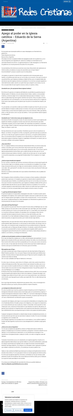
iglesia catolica (17, 27)
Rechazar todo (18, 410)
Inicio (3, 27)
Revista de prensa (8, 27)
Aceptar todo (28, 410)
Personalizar (9, 410)
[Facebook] (2, 1)
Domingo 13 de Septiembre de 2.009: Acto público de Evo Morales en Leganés (11, 382)
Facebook (5, 1)
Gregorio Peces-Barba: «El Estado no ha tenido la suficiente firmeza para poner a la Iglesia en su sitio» (37, 383)
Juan (4, 43)
